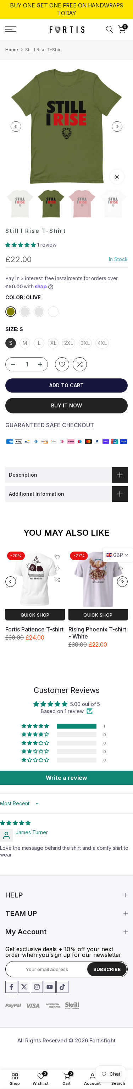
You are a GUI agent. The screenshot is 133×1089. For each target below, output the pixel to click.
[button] (21, 245)
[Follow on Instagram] (37, 987)
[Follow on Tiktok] (62, 987)
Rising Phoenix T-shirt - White (97, 632)
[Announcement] (66, 9)
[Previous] (16, 126)
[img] (15, 823)
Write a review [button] (66, 777)
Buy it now (66, 405)
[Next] (117, 126)
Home (11, 49)
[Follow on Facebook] (11, 987)
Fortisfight (102, 1040)
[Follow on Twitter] (24, 987)
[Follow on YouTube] (50, 987)
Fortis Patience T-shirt (34, 628)
